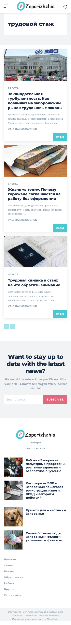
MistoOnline (53, 619)
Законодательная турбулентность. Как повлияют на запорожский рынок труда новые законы (35, 101)
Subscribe (55, 399)
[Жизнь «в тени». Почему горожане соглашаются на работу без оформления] (35, 161)
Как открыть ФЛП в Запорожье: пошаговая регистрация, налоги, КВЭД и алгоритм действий (44, 490)
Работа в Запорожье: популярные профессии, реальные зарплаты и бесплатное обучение (45, 465)
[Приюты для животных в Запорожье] (13, 516)
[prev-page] (6, 326)
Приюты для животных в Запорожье (46, 512)
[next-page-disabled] (12, 326)
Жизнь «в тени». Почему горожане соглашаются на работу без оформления (34, 194)
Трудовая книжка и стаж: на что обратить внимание (34, 282)
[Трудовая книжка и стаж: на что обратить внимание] (35, 251)
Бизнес (13, 184)
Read (60, 137)
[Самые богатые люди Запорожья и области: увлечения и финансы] (13, 540)
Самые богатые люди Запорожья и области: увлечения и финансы (44, 536)
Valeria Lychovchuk (22, 129)
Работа (13, 88)
